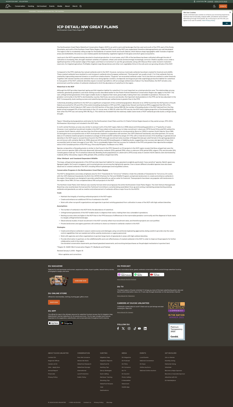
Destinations (104, 390)
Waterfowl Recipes (106, 384)
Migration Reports (106, 361)
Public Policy (81, 377)
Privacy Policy (52, 377)
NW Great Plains (59, 11)
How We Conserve (83, 357)
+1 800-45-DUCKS (75, 402)
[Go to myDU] (214, 6)
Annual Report (53, 370)
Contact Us (87, 402)
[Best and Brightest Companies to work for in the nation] (176, 310)
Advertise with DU (171, 377)
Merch (75, 6)
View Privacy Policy (208, 20)
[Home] (8, 6)
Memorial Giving (170, 364)
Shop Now (54, 302)
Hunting (31, 6)
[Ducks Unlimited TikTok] (134, 328)
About (67, 6)
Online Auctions (145, 367)
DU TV (124, 370)
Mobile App (125, 387)
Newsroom (125, 384)
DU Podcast (126, 361)
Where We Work (83, 361)
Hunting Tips (104, 367)
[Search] (80, 6)
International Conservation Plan (45, 11)
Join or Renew (170, 357)
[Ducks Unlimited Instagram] (129, 328)
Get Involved (41, 6)
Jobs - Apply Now (54, 367)
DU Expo (143, 364)
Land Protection (83, 374)
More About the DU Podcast (126, 279)
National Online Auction (148, 370)
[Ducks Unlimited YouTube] (139, 328)
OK (227, 23)
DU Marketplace (170, 380)
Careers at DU (52, 364)
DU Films (125, 364)
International (81, 370)
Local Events (144, 357)
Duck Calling (104, 374)
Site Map (109, 402)
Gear (101, 387)
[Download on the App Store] (53, 323)
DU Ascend (125, 374)
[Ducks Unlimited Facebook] (118, 328)
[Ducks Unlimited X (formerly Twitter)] (123, 328)
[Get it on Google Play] (67, 323)
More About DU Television (126, 296)
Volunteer (23, 1)
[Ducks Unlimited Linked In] (145, 328)
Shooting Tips (105, 380)
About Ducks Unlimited (58, 353)
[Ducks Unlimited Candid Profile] (176, 332)
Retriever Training (106, 377)
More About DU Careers (125, 312)
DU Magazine (126, 357)
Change (210, 1)
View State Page (220, 1)
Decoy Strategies (106, 370)
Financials (51, 374)
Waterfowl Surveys (83, 367)
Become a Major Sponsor (173, 370)
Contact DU (52, 357)
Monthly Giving (170, 361)
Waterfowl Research (84, 364)
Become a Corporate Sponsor (175, 374)
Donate (223, 6)
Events (51, 6)
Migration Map (12, 1)
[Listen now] (124, 274)
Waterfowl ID (104, 364)
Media (59, 6)
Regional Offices (53, 361)
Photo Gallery (126, 377)
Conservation (20, 6)
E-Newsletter (126, 380)
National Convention (147, 361)
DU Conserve (126, 367)
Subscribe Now (80, 281)
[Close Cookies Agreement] (230, 12)
